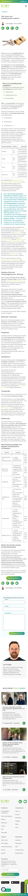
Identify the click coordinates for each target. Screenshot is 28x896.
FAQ (2, 829)
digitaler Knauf (20, 239)
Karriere (17, 814)
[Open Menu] (26, 6)
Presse (17, 824)
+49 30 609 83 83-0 (6, 1)
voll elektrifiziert (14, 253)
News (16, 827)
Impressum (18, 840)
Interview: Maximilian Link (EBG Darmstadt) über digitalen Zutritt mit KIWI (14, 708)
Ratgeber (17, 821)
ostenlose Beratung (14, 578)
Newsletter (18, 817)
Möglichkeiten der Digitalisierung (15, 281)
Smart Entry (17, 232)
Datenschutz (18, 843)
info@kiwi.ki (23, 1)
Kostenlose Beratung (6, 846)
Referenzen (4, 822)
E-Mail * (7, 606)
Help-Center (4, 840)
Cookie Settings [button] (19, 850)
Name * (7, 599)
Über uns (17, 811)
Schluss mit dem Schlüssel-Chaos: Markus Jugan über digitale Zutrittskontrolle (13, 744)
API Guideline (4, 843)
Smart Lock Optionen (6, 816)
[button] (2, 28)
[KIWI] (5, 6)
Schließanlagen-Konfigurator (5, 812)
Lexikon (3, 826)
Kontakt (3, 853)
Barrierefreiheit (19, 853)
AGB (16, 846)
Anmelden (10, 874)
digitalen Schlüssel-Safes (14, 241)
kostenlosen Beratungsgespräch (10, 260)
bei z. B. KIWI (23, 229)
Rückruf (3, 850)
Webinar (3, 819)
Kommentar (8, 613)
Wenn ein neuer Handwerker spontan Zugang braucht (14, 777)
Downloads (4, 832)
